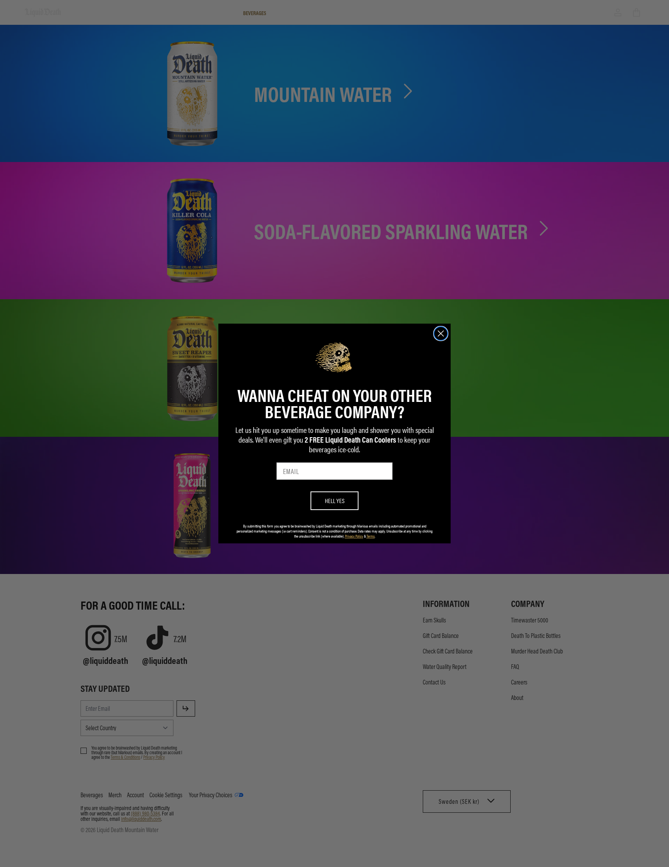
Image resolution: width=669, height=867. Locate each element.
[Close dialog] (441, 333)
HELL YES (335, 500)
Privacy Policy (354, 536)
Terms (371, 536)
